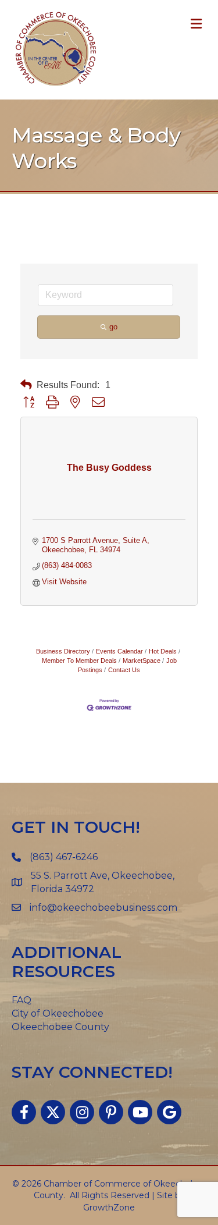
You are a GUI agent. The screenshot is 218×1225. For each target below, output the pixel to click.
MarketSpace (141, 660)
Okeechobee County (60, 1026)
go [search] (113, 326)
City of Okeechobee (57, 1013)
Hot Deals (163, 651)
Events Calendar (119, 651)
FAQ (21, 1000)
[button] (26, 385)
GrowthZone (109, 1207)
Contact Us (124, 669)
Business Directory (63, 651)
